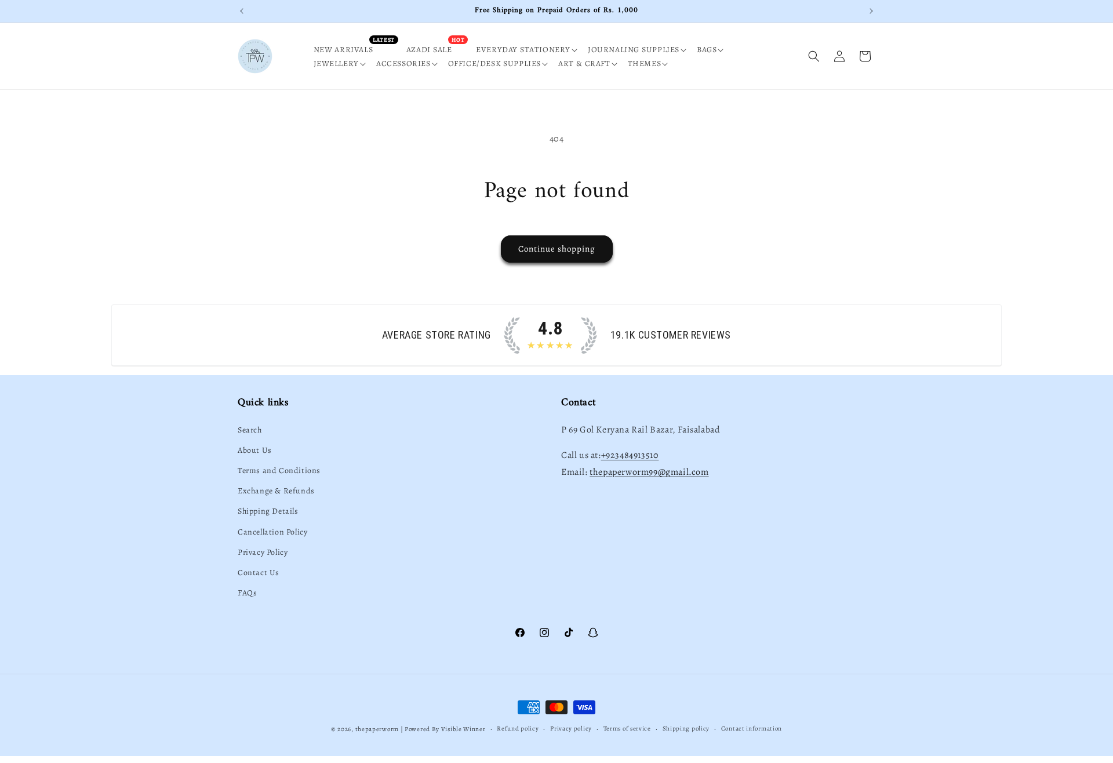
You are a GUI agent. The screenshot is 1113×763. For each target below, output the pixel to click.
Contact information (751, 728)
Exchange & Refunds (276, 490)
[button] (530, 50)
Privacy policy (571, 728)
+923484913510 (630, 455)
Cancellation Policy (272, 531)
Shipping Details (268, 511)
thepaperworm (377, 729)
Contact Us (258, 572)
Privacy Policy (263, 552)
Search (250, 429)
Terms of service (627, 728)
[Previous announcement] (241, 11)
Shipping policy (686, 728)
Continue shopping (556, 249)
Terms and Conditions (279, 470)
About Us (255, 450)
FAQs (247, 592)
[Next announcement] (871, 11)
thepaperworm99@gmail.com (649, 472)
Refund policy (518, 728)
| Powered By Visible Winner (443, 729)
